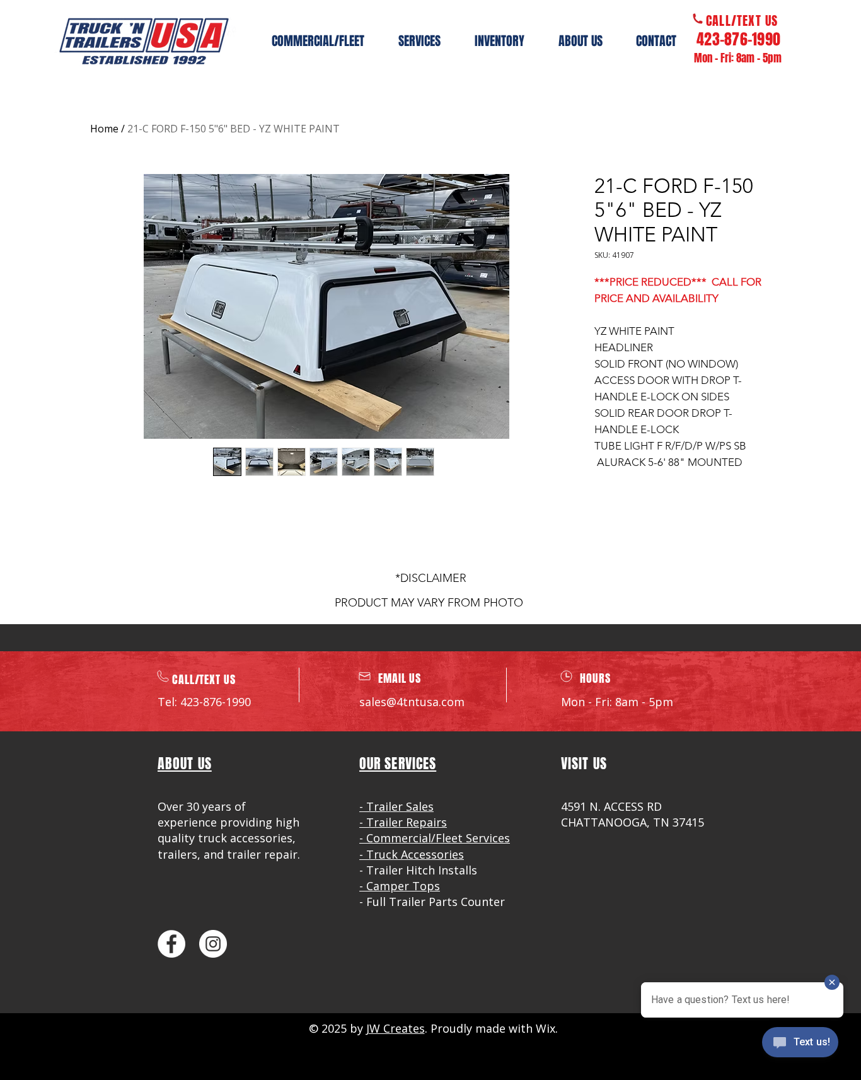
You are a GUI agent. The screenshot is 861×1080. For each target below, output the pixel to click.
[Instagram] (213, 944)
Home (104, 129)
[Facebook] (171, 944)
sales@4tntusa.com (412, 701)
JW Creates (395, 1028)
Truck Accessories (415, 854)
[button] (499, 41)
